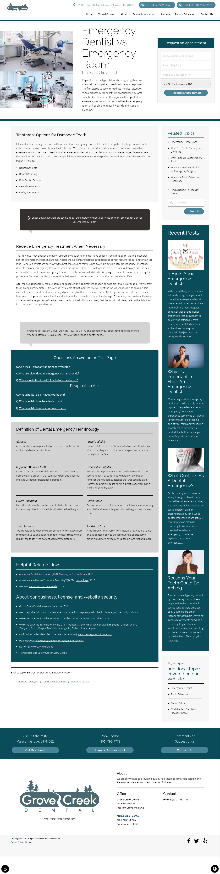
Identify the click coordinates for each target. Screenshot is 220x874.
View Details (46, 646)
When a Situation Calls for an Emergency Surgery (185, 169)
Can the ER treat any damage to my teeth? (44, 367)
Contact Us (207, 14)
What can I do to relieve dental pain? (40, 401)
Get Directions (35, 750)
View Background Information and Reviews (59, 640)
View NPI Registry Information (95, 634)
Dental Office (178, 703)
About (124, 14)
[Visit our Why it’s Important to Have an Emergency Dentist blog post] (186, 367)
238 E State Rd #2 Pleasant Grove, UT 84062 (105, 5)
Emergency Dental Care (184, 141)
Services (165, 14)
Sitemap (28, 842)
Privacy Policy (17, 842)
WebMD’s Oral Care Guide (43, 586)
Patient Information (144, 14)
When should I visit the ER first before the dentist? (48, 380)
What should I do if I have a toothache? (42, 394)
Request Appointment (110, 750)
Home (89, 14)
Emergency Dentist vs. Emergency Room (49, 672)
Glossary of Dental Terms (73, 574)
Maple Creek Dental (128, 815)
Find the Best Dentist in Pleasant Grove (184, 711)
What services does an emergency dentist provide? (49, 373)
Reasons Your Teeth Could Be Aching (183, 582)
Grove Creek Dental (58, 334)
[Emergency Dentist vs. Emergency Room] (36, 107)
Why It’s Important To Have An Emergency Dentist (181, 381)
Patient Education (185, 14)
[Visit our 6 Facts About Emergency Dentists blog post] (186, 269)
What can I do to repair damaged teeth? (42, 408)
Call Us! (198, 5)
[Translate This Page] (215, 869)
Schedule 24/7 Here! (159, 5)
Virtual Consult (106, 14)
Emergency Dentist (181, 688)
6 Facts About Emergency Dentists (182, 278)
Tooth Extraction (180, 694)
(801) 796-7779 (78, 330)
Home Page (82, 580)
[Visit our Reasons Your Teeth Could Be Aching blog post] (186, 573)
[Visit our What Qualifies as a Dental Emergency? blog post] (186, 471)
